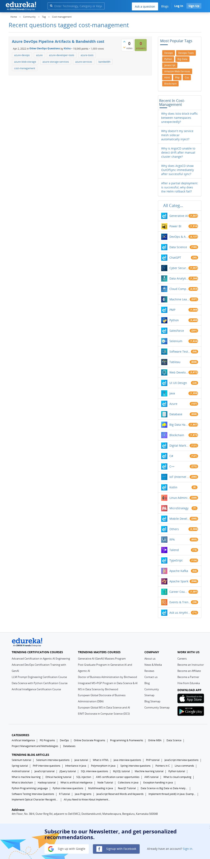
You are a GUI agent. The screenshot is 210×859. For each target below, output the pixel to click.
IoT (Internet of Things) (179, 477)
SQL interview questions (94, 771)
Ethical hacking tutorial (58, 777)
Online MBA (155, 740)
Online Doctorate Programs (89, 740)
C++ (172, 466)
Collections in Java (128, 782)
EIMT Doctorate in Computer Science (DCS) (104, 713)
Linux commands (184, 765)
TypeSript (176, 560)
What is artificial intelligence (76, 782)
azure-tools (87, 55)
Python (174, 320)
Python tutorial (176, 771)
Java (172, 393)
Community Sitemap (157, 707)
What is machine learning (26, 777)
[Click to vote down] (124, 47)
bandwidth (104, 61)
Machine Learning (179, 299)
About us (149, 658)
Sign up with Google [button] (71, 849)
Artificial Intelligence (23, 740)
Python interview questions (68, 788)
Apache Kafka (178, 571)
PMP (172, 310)
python (168, 59)
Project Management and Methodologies (35, 746)
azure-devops (22, 55)
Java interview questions (127, 760)
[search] (51, 6)
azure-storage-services (55, 61)
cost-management (24, 68)
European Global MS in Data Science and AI (104, 707)
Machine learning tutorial (149, 771)
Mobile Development (179, 519)
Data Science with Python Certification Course (39, 683)
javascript (169, 65)
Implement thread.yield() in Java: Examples (172, 794)
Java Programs (83, 794)
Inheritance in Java (75, 765)
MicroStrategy (178, 508)
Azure (173, 404)
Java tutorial (81, 760)
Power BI (175, 226)
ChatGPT (175, 257)
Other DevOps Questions (44, 48)
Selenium (175, 341)
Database (175, 414)
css (187, 77)
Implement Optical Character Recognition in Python (35, 799)
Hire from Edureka (188, 683)
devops (168, 53)
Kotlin (173, 487)
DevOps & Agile (178, 237)
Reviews (149, 671)
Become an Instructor (190, 665)
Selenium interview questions (53, 760)
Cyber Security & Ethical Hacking (178, 268)
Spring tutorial (20, 765)
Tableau (174, 362)
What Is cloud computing (177, 777)
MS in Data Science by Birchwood (98, 689)
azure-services (83, 61)
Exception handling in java (158, 782)
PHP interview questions (46, 765)
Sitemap (149, 695)
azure (39, 55)
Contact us (151, 677)
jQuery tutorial (67, 771)
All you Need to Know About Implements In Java (87, 799)
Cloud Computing (178, 289)
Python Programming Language (30, 788)
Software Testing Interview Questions (33, 794)
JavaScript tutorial (44, 771)
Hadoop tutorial (47, 782)
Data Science (178, 247)
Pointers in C (162, 765)
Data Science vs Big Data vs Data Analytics (164, 788)
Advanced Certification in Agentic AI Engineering (41, 658)
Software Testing (180, 351)
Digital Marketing (179, 445)
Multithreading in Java (100, 788)
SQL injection (83, 777)
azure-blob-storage (25, 61)
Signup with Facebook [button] (120, 849)
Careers (182, 658)
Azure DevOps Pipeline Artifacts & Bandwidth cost (58, 41)
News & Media (153, 665)
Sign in (187, 849)
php (177, 77)
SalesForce (176, 331)
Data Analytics (178, 278)
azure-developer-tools (61, 55)
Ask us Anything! (180, 613)
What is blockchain (22, 782)
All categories (174, 205)
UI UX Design (178, 383)
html (167, 77)
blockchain (170, 83)
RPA (172, 539)
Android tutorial (21, 771)
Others (174, 529)
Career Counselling (178, 592)
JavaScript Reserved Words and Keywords (120, 794)
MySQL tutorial (121, 771)
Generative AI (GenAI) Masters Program (102, 658)
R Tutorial (64, 794)
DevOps (64, 740)
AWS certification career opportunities (117, 777)
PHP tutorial (153, 760)
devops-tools (186, 53)
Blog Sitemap (152, 701)
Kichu (67, 48)
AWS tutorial (151, 777)
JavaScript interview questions (181, 760)
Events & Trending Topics (180, 602)
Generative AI (178, 216)
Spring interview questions (135, 765)
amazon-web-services (177, 71)
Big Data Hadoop (178, 425)
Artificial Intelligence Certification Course (36, 689)
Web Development (178, 372)
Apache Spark (178, 581)
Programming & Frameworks (126, 740)
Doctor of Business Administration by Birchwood (107, 677)
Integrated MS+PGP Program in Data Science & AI (108, 683)
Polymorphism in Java (103, 765)
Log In (178, 6)
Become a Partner (188, 677)
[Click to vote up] (124, 41)
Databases (69, 746)
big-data (182, 59)
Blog (147, 683)
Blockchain (176, 435)
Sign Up (193, 6)
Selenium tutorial (21, 760)
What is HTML (101, 760)
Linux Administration (179, 498)
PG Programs (47, 740)
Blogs (165, 6)
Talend (174, 550)
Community (151, 689)
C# (171, 456)
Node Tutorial (105, 782)
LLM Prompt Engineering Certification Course (39, 677)
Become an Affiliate (189, 671)
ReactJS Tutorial (127, 788)
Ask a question (145, 6)
